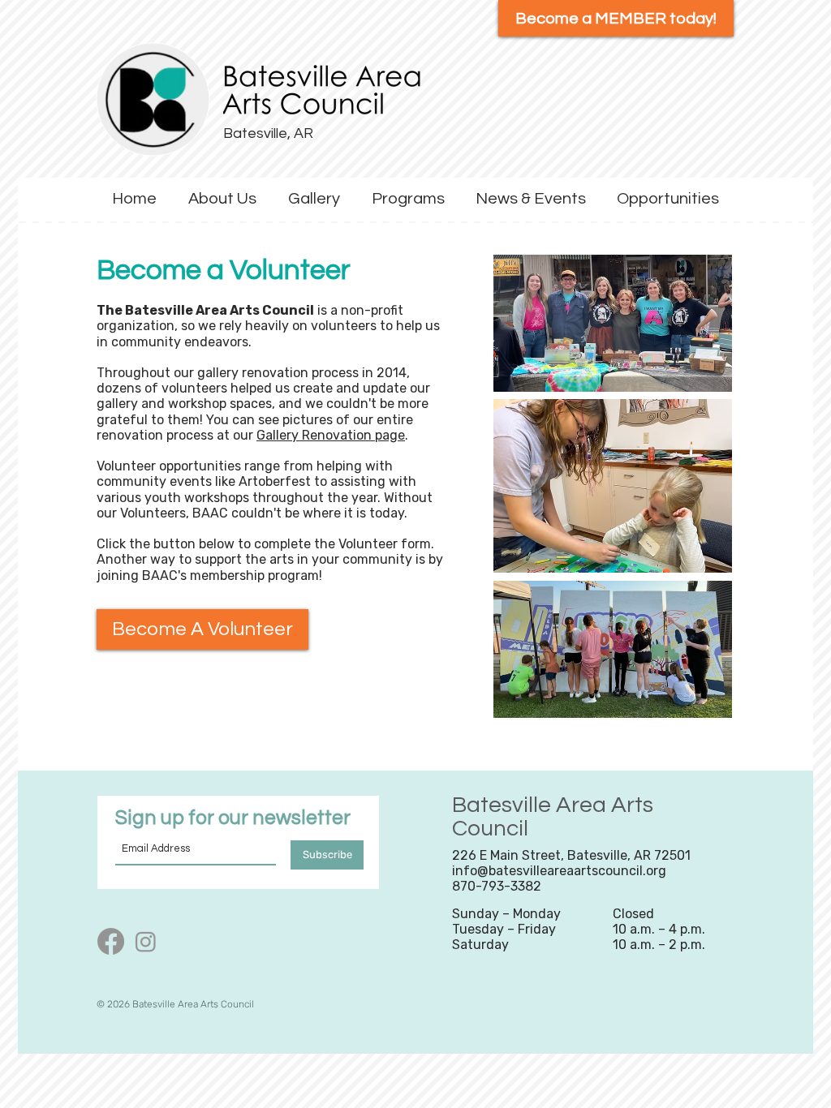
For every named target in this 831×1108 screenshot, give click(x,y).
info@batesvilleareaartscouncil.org (559, 870)
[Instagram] (145, 941)
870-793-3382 (496, 886)
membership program (254, 575)
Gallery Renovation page (330, 435)
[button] (222, 199)
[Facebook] (110, 941)
